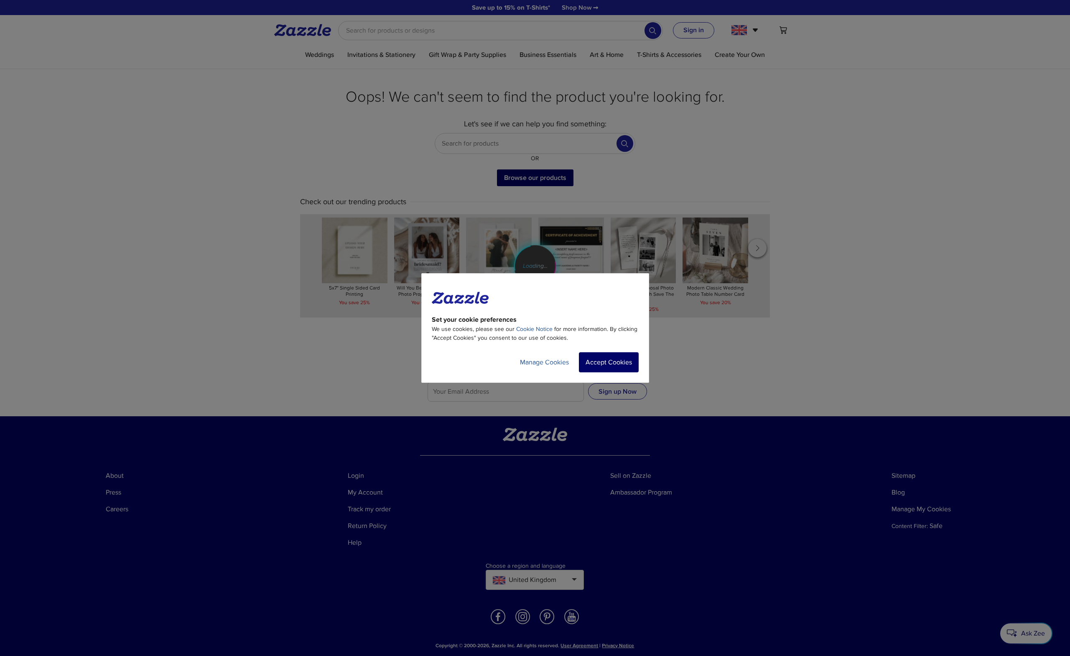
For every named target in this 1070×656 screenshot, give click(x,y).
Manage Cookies (544, 362)
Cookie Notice (534, 329)
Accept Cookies (609, 362)
